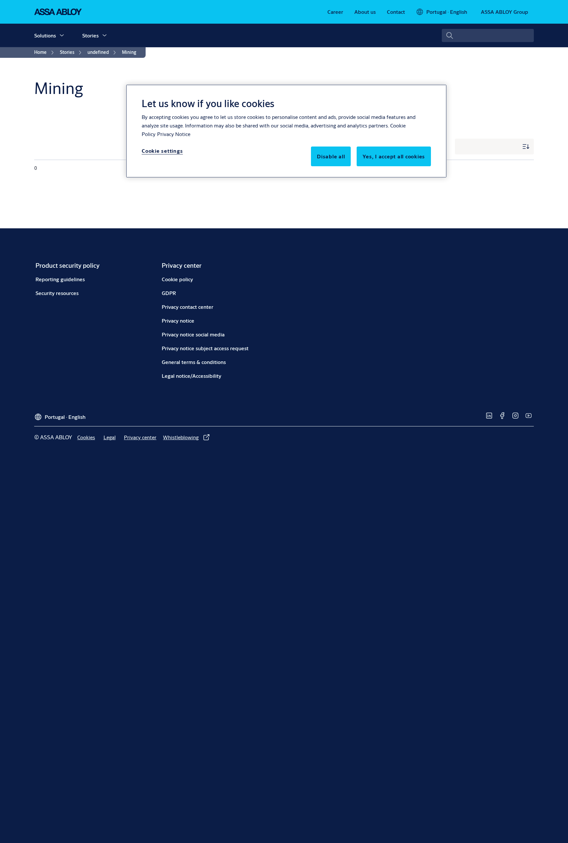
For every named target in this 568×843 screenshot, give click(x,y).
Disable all (331, 156)
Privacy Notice (173, 133)
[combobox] (488, 35)
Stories (90, 35)
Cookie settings (162, 150)
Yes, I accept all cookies (394, 156)
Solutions (45, 35)
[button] (62, 35)
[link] (335, 11)
